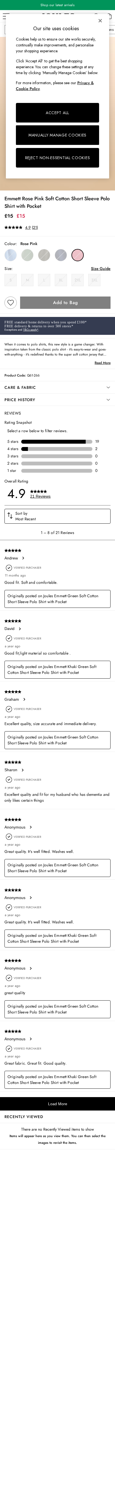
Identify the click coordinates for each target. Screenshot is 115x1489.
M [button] (27, 280)
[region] (57, 96)
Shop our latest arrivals (57, 5)
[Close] (100, 21)
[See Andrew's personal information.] (23, 558)
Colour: (10, 243)
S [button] (10, 280)
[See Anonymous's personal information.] (30, 827)
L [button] (44, 280)
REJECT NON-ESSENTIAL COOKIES (57, 158)
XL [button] (61, 280)
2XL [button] (78, 280)
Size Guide (101, 268)
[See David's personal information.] (19, 629)
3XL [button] (94, 280)
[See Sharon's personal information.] (22, 770)
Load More (57, 1104)
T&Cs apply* (30, 330)
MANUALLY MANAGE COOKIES (57, 135)
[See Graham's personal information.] (24, 699)
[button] (10, 255)
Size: (8, 268)
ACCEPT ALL (57, 113)
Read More (103, 362)
